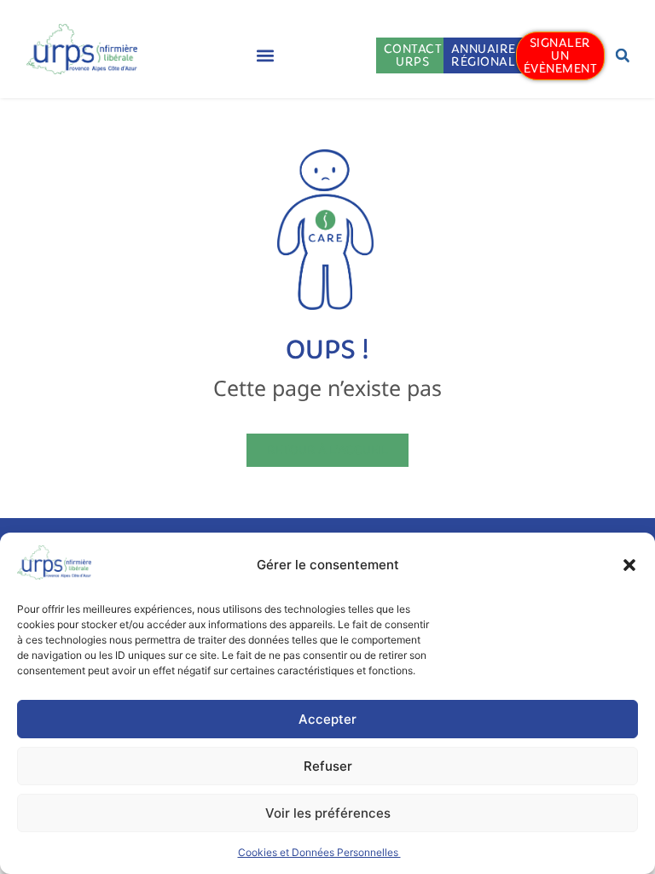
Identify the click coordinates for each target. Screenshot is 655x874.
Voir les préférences (328, 813)
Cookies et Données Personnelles (319, 852)
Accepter (327, 719)
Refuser (328, 766)
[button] (629, 565)
